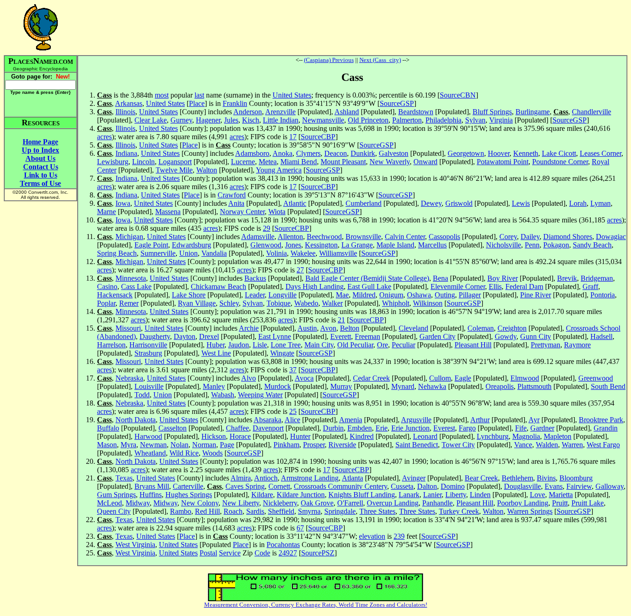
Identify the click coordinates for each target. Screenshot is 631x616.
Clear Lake (150, 120)
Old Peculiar (355, 345)
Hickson (213, 436)
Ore (382, 345)
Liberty (455, 495)
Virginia (501, 120)
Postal (208, 553)
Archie (249, 328)
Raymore (577, 345)
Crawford (232, 195)
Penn (532, 245)
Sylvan (475, 120)
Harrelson (111, 345)
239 (399, 536)
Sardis (255, 511)
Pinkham (286, 445)
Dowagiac (611, 236)
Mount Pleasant (343, 162)
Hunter (300, 436)
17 (293, 137)
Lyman (600, 203)
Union (188, 253)
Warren (572, 445)
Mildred (364, 295)
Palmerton (407, 120)
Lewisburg (112, 162)
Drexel (209, 336)
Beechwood (324, 236)
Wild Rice (184, 453)
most (162, 95)
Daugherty (155, 336)
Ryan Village (197, 303)
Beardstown (415, 112)
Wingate (282, 353)
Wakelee (303, 253)
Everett (340, 336)
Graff (590, 286)
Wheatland (150, 453)
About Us (40, 158)
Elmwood (524, 378)
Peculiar (403, 345)
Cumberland (364, 203)
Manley (214, 386)
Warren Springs (529, 511)
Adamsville (257, 236)
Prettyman (545, 345)
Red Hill (207, 511)
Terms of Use (40, 183)
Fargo (467, 428)
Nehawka (432, 386)
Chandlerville (591, 112)
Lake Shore (189, 295)
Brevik (567, 278)
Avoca (304, 378)
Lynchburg (493, 436)
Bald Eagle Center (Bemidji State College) (367, 278)
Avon (328, 328)
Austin (307, 328)
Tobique (279, 303)
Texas (124, 478)
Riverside (342, 445)
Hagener (208, 120)
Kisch (250, 120)
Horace (240, 436)
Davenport (268, 428)
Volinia (276, 253)
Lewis (521, 203)
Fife (521, 428)
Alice (292, 420)
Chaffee (237, 428)
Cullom (440, 378)
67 (300, 528)
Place (197, 103)
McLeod (109, 503)
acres (104, 137)
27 (300, 270)
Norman (204, 445)
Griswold (459, 203)
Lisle (260, 345)
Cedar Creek (371, 378)
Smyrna (309, 511)
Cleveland (413, 328)
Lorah (578, 203)
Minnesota (130, 278)
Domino (453, 486)
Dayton (184, 336)
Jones (293, 245)
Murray (341, 386)
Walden (547, 445)
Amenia (350, 420)
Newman (153, 445)
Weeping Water (260, 395)
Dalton (427, 486)
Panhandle (437, 503)
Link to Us (40, 175)
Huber (215, 345)
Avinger (413, 478)
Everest (444, 428)
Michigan (129, 236)
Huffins (151, 495)
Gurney (181, 120)
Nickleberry (280, 503)
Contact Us (40, 167)
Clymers (308, 153)
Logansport (175, 162)
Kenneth (525, 153)
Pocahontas (283, 544)
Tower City (458, 445)
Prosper (314, 445)
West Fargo (603, 445)
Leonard (425, 436)
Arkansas (128, 103)
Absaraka (267, 420)
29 (266, 228)
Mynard (402, 386)
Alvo (248, 378)
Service (230, 553)
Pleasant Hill (473, 345)
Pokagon (556, 245)
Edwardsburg (191, 245)
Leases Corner (600, 153)
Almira (241, 478)
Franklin (235, 103)
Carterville (188, 486)
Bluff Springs (492, 112)
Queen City (114, 511)
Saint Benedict (416, 445)
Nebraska (129, 378)
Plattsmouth (534, 386)
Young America (279, 170)
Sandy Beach (592, 245)
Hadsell (601, 336)
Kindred (362, 436)
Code (262, 553)
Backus (255, 278)
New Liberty (240, 503)
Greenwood (595, 378)
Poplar (106, 303)
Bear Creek (481, 478)
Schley (229, 303)
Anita (236, 203)
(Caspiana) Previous (329, 59)
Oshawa (419, 295)
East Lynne (274, 336)
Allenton (290, 236)
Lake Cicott (559, 153)
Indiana (126, 153)
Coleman (480, 328)
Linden (480, 495)
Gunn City (535, 336)
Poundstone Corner (560, 162)
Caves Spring (245, 486)
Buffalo (108, 428)
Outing (445, 295)
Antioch (266, 478)
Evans (554, 486)
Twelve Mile (174, 170)
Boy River (502, 278)
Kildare (262, 495)
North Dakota (135, 420)
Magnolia (526, 436)
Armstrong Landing (310, 478)
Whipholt (395, 303)
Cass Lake (136, 286)
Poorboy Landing (522, 503)
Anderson (247, 112)
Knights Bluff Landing (361, 495)
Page (227, 445)
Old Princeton (368, 120)
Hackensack (115, 295)
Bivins (546, 478)
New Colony (199, 503)
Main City (319, 345)
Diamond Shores (567, 236)
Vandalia (214, 253)
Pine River (535, 295)
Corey (508, 236)
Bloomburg (576, 478)
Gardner (542, 428)
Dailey (530, 236)
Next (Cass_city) (380, 59)
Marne (106, 212)
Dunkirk (363, 153)
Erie (382, 428)
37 (293, 370)
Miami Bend (298, 162)
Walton (206, 170)
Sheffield (281, 511)
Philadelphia (443, 120)
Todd (142, 395)
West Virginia (135, 544)
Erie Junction (410, 428)
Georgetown (466, 153)
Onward (425, 162)
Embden (359, 428)
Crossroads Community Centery (340, 486)
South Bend (608, 386)
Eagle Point (151, 245)
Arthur (480, 420)
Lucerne (243, 162)
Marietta (561, 495)
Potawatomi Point (502, 162)
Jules (231, 120)
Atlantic (294, 203)
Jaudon (238, 345)
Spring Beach (117, 253)
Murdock (277, 386)
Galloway (609, 486)
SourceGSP (397, 103)
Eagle (463, 378)
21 (341, 320)
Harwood (148, 436)
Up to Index (40, 150)
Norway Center (242, 212)
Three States (377, 511)
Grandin (606, 428)
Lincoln (143, 162)
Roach (233, 511)
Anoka (282, 153)
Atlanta (352, 478)
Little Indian (280, 120)
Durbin (333, 428)
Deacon (335, 153)
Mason (107, 445)
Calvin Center (405, 236)
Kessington (321, 245)
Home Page (40, 142)
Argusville (416, 420)
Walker (332, 303)
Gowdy (505, 336)
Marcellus (432, 245)
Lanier (432, 495)
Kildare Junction (301, 495)
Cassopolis (444, 236)
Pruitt (560, 503)
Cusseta (402, 486)
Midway (138, 503)
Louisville (149, 386)
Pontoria (602, 295)
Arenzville (280, 112)
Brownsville (363, 236)
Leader (255, 295)
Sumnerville (158, 253)
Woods (212, 453)
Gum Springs (116, 495)
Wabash (222, 395)
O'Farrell (350, 503)
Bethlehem (517, 478)
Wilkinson (428, 303)
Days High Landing (314, 286)
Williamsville (338, 253)
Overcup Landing (393, 503)
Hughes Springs (188, 495)
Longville (282, 295)
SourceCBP (318, 137)
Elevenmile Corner (458, 286)
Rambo (180, 511)
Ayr (534, 420)
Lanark (409, 495)
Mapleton (557, 436)
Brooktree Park (601, 420)
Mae (342, 295)
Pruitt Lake (587, 503)
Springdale (340, 511)
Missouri (128, 328)
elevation (372, 536)
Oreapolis (499, 386)
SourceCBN (458, 95)
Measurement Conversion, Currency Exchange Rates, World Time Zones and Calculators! (315, 604)
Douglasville (522, 486)
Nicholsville (503, 245)
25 (293, 411)
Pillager (470, 295)
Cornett (279, 486)
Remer (129, 303)
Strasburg (148, 353)
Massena (168, 212)
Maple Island (395, 245)
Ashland (346, 112)
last (199, 95)
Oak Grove (317, 503)
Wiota (276, 212)
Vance (523, 445)
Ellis (495, 286)
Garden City (437, 336)
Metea (268, 162)
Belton (349, 328)
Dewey (431, 203)
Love (537, 495)
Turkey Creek (459, 511)
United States (292, 95)
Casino (107, 286)
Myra (128, 445)
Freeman (367, 336)
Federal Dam (524, 286)
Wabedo (306, 303)
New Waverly (390, 162)
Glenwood (265, 245)
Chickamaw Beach (218, 286)
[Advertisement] (352, 27)
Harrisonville (148, 345)
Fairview (579, 486)
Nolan (179, 445)
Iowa (122, 203)
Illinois (125, 112)
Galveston (393, 153)
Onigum (391, 295)
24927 (288, 553)
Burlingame (533, 112)
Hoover (499, 153)
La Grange (357, 245)
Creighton (512, 328)
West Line (216, 353)
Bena (440, 278)
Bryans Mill (151, 486)
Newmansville (323, 120)
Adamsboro (252, 153)
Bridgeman (597, 278)
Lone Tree (286, 345)
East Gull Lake (369, 286)
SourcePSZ (317, 553)
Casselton (172, 428)
